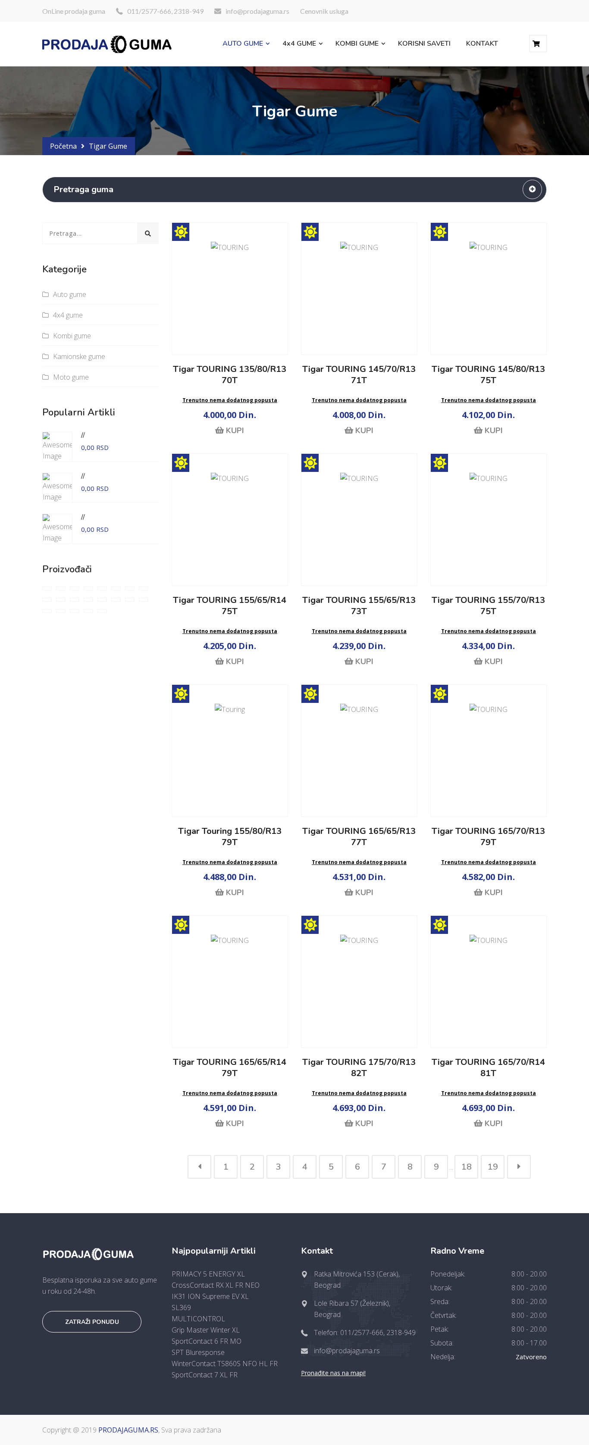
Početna (63, 146)
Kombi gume (72, 335)
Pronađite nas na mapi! (333, 1373)
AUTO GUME (242, 43)
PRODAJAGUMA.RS (128, 1430)
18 (466, 1167)
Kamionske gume (79, 356)
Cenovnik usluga (324, 11)
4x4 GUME (299, 43)
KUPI (234, 430)
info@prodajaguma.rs (257, 11)
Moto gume (71, 377)
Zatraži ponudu (92, 1322)
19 (493, 1167)
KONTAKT (482, 43)
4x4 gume (68, 315)
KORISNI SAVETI (424, 43)
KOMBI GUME (357, 43)
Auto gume (69, 294)
